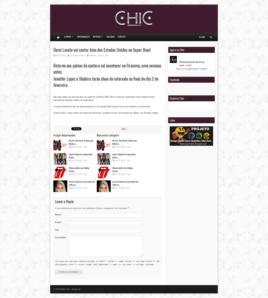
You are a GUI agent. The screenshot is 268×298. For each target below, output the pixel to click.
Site (57, 230)
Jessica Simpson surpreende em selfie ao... (82, 183)
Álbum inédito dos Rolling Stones (79, 169)
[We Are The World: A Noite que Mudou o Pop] (60, 145)
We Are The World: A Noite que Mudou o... (81, 142)
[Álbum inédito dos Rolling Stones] (60, 172)
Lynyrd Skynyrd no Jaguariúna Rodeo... (80, 156)
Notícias (92, 55)
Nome (58, 214)
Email (58, 222)
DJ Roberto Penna (77, 55)
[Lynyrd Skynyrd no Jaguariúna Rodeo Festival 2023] (60, 159)
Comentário (60, 237)
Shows (101, 55)
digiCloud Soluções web (92, 289)
